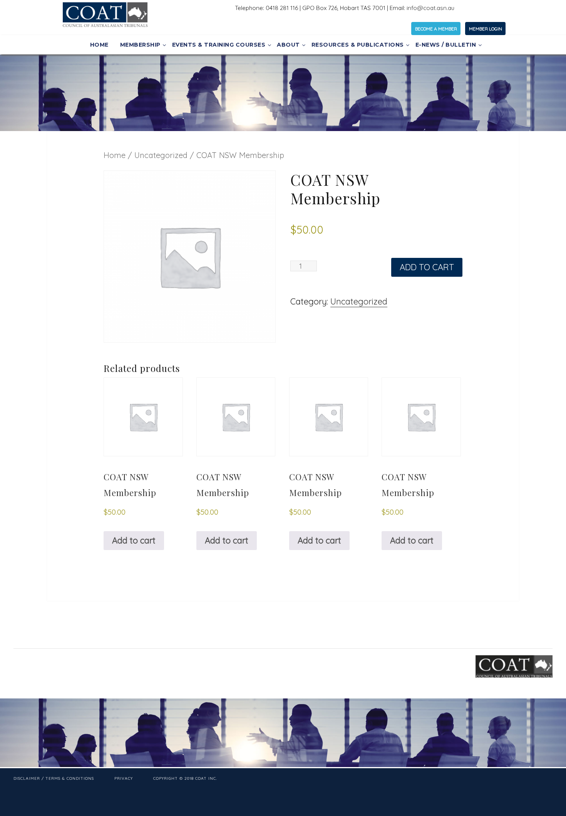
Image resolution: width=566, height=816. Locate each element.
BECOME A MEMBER (436, 29)
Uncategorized (161, 155)
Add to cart (427, 267)
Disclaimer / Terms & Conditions (53, 778)
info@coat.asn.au (430, 8)
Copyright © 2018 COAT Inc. (185, 778)
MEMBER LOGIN (485, 29)
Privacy (123, 778)
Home (115, 155)
